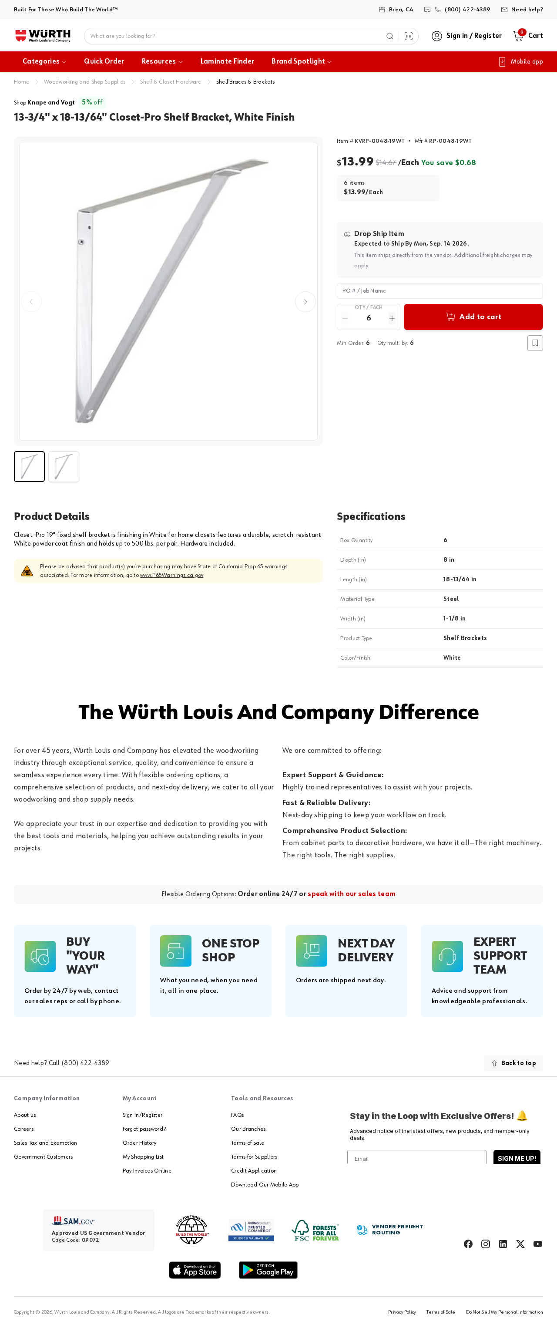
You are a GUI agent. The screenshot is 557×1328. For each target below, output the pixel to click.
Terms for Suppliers (254, 1157)
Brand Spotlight (298, 61)
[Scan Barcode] (408, 36)
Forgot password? (144, 1129)
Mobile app (527, 61)
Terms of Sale (247, 1143)
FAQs (237, 1115)
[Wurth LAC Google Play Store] (268, 1270)
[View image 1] (168, 291)
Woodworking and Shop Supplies (84, 82)
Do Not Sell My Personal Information (504, 1312)
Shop (44, 103)
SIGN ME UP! (517, 1158)
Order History (140, 1143)
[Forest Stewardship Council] (315, 1230)
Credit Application (254, 1171)
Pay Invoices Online (147, 1171)
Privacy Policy (402, 1312)
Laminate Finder (228, 61)
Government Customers (43, 1157)
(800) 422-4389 (85, 1063)
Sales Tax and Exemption (45, 1143)
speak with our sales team (352, 894)
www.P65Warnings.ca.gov (171, 575)
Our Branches (248, 1129)
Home (21, 82)
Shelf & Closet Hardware (170, 82)
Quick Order (104, 61)
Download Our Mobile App (265, 1185)
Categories (41, 61)
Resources (159, 61)
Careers (24, 1129)
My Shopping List (143, 1157)
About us (25, 1115)
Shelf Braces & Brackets (245, 82)
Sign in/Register (142, 1115)
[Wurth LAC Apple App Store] (195, 1270)
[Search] (390, 36)
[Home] (43, 36)
